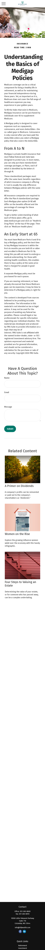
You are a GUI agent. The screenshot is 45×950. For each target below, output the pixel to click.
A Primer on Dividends (19, 486)
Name (6, 378)
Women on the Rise (17, 534)
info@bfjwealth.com (22, 928)
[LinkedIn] (24, 931)
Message (8, 407)
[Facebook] (20, 931)
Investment (22, 948)
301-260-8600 (25, 911)
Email (6, 392)
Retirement (22, 946)
